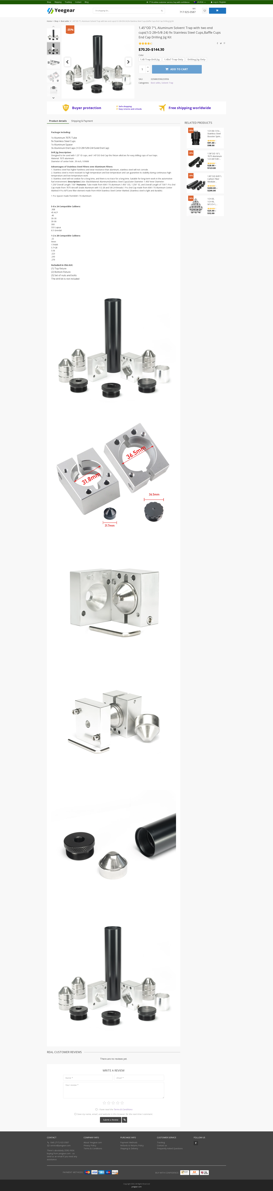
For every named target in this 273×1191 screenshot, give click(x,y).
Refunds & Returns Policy (132, 1145)
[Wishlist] (205, 11)
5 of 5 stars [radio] (122, 1103)
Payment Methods (128, 1142)
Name (69, 1078)
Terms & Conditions (123, 1109)
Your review (71, 1085)
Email (119, 1078)
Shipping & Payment (82, 120)
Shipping (57, 2)
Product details (58, 120)
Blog (86, 2)
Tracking (68, 2)
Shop (49, 2)
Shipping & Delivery (129, 1148)
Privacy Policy (90, 1145)
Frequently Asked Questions (170, 1148)
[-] (148, 71)
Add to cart (179, 69)
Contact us (162, 1145)
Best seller (65, 21)
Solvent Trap (167, 82)
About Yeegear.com (93, 1142)
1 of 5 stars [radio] (104, 1103)
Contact (78, 2)
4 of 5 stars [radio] (117, 1103)
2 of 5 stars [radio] (108, 1103)
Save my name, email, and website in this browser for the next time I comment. (115, 1114)
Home (49, 21)
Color (141, 55)
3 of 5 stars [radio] (113, 1103)
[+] (148, 67)
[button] (200, 2)
